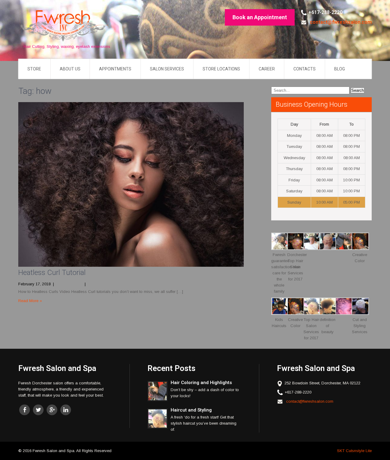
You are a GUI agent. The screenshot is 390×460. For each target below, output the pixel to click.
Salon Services (167, 68)
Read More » (30, 300)
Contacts (304, 68)
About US (70, 68)
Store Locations (221, 68)
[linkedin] (65, 410)
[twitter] (38, 410)
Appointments (115, 68)
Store (34, 68)
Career (267, 68)
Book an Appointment (259, 17)
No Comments (69, 284)
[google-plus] (52, 410)
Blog (339, 68)
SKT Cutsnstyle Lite (354, 450)
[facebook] (24, 410)
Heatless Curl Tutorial (52, 272)
